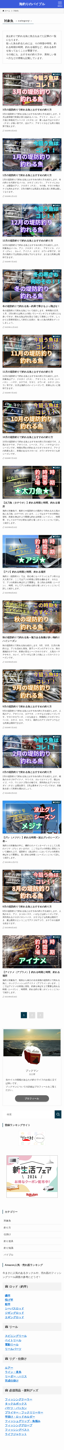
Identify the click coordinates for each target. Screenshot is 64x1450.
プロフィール (32, 1098)
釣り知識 (8, 1248)
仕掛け (7, 1234)
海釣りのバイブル (32, 4)
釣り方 (7, 1227)
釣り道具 (8, 1241)
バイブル (8, 1254)
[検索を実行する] (58, 1114)
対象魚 (7, 1220)
